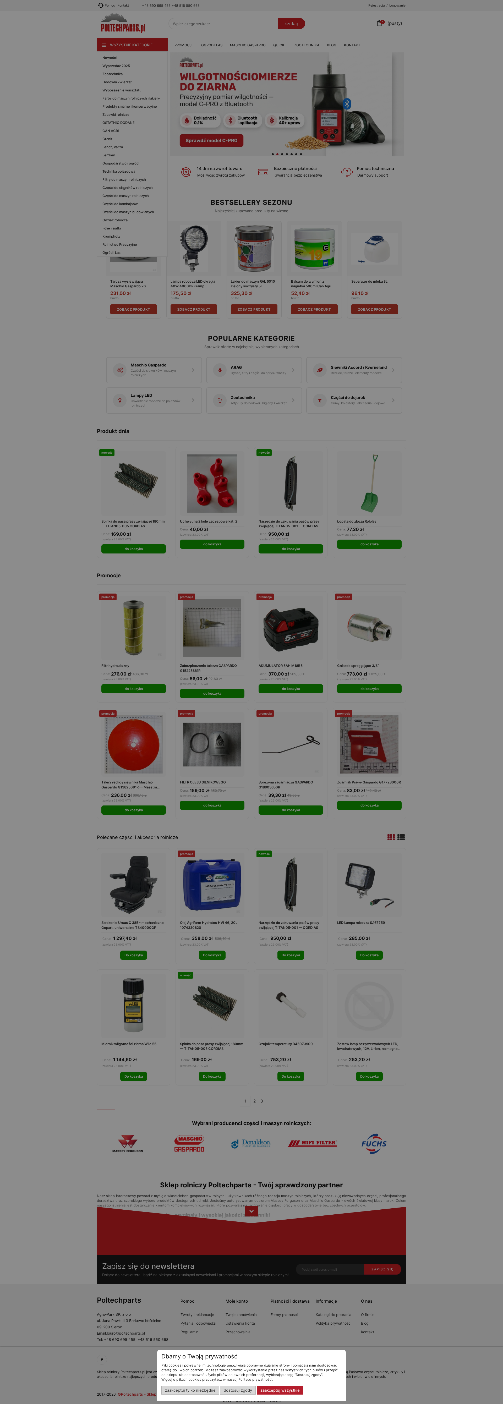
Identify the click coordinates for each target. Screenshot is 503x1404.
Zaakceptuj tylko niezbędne (190, 1390)
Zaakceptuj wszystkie (280, 1390)
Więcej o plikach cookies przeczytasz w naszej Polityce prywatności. (217, 1379)
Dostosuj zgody (238, 1390)
